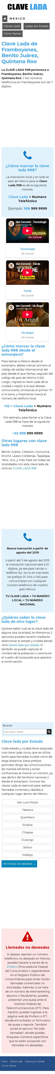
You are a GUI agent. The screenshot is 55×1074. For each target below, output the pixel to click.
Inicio (4, 1061)
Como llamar (9, 1065)
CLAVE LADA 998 (24, 468)
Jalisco (27, 847)
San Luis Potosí (27, 802)
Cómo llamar (12, 33)
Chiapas (27, 832)
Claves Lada (12, 26)
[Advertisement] (27, 118)
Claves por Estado (35, 1061)
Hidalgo (27, 855)
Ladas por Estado (36, 26)
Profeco (12, 966)
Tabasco (27, 810)
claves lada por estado (24, 645)
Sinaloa (27, 825)
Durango (28, 840)
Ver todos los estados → (19, 863)
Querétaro (27, 817)
